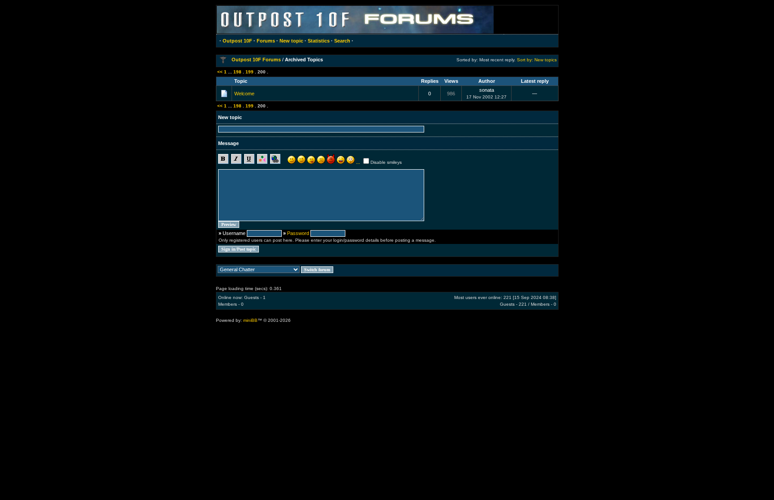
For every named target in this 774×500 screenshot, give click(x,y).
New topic (291, 40)
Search (342, 40)
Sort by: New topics (537, 59)
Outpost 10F (237, 40)
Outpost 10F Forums (256, 59)
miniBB (250, 320)
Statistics (319, 40)
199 (249, 71)
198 (237, 71)
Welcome (244, 93)
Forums (266, 40)
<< (220, 71)
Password (298, 233)
